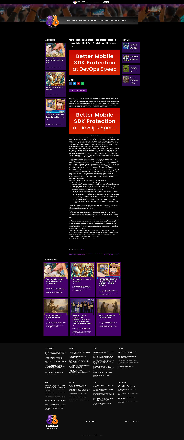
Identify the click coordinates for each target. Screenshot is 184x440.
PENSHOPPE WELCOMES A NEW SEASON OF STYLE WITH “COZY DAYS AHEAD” (128, 352)
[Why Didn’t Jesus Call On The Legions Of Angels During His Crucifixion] (131, 80)
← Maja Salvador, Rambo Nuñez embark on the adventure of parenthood (80, 253)
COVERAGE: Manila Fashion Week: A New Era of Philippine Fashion (103, 390)
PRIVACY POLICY (135, 421)
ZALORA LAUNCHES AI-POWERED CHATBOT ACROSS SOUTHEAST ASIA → (108, 253)
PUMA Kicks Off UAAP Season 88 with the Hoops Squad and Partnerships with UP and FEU (103, 394)
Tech (82, 250)
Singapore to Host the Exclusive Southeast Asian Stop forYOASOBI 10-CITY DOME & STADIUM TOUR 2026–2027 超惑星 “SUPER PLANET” (79, 372)
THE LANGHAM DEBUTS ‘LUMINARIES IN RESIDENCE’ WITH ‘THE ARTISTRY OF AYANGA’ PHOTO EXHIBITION (79, 352)
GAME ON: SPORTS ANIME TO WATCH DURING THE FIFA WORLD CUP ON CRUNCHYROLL (55, 401)
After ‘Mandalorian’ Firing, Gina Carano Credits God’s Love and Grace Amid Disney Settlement (128, 356)
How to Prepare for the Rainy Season (127, 360)
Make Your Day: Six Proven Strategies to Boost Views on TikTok (128, 363)
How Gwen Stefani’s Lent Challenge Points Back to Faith (54, 373)
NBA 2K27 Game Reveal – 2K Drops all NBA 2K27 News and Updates (103, 352)
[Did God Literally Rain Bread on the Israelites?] (55, 84)
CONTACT (127, 421)
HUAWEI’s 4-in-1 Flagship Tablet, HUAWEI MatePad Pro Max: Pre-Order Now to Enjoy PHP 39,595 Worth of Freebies (103, 356)
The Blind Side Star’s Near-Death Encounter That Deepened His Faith (54, 358)
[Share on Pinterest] (78, 83)
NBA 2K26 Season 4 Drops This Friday (78, 393)
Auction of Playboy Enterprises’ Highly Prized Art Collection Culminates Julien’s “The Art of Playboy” (103, 399)
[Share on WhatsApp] (82, 83)
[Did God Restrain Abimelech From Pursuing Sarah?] (108, 317)
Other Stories (54, 67)
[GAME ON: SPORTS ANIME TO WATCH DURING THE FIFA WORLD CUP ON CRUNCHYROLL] (131, 47)
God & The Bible (49, 94)
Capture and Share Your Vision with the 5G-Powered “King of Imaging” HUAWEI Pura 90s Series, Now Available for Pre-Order (103, 362)
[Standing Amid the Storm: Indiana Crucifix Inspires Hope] (131, 69)
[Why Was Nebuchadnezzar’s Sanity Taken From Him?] (55, 317)
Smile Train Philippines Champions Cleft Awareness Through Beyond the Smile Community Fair (79, 361)
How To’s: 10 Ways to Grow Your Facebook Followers (126, 367)
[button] (86, 421)
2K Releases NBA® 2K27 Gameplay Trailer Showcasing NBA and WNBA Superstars (55, 397)
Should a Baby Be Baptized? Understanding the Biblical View (126, 386)
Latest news (48, 67)
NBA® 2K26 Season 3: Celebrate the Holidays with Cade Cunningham (78, 396)
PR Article (59, 67)
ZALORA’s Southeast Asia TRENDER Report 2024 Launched (102, 404)
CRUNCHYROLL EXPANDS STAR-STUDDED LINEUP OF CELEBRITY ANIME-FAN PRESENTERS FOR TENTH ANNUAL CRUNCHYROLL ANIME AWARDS (55, 353)
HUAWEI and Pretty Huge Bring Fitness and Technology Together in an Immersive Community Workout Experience (103, 374)
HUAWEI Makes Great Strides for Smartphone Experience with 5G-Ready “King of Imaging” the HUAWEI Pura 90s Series (103, 368)
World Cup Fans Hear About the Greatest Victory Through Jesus (77, 386)
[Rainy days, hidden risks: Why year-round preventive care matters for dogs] (55, 56)
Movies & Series (55, 124)
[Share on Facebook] (70, 83)
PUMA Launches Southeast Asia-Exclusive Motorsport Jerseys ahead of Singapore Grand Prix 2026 (79, 366)
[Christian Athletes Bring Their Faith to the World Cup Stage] (131, 58)
